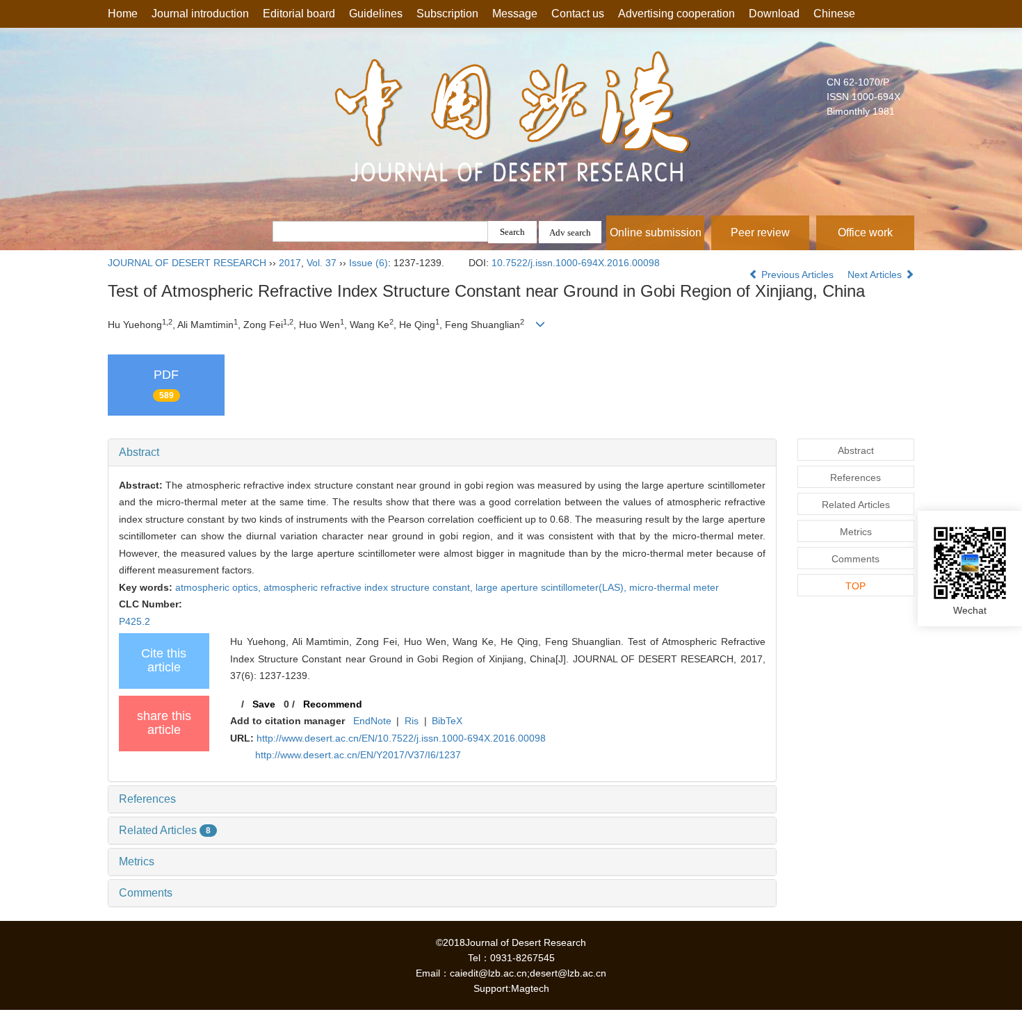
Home (123, 13)
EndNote (372, 720)
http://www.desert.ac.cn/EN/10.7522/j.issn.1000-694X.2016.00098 (401, 738)
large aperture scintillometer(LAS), (552, 587)
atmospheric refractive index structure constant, (369, 587)
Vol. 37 (321, 262)
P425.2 (134, 621)
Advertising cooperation (676, 13)
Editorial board (299, 13)
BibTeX (447, 720)
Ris (412, 720)
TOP (855, 585)
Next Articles (876, 274)
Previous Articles (797, 274)
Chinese (834, 13)
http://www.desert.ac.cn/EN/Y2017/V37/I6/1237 (358, 754)
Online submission (655, 232)
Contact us (577, 13)
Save (263, 704)
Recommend (332, 704)
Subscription (447, 13)
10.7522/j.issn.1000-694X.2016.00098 (576, 262)
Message (514, 13)
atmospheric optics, (219, 587)
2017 (290, 262)
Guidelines (376, 13)
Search (512, 232)
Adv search (570, 232)
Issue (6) (368, 262)
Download (774, 13)
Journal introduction (200, 13)
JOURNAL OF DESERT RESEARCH (187, 262)
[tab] (442, 452)
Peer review (760, 232)
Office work (865, 232)
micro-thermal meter (674, 587)
